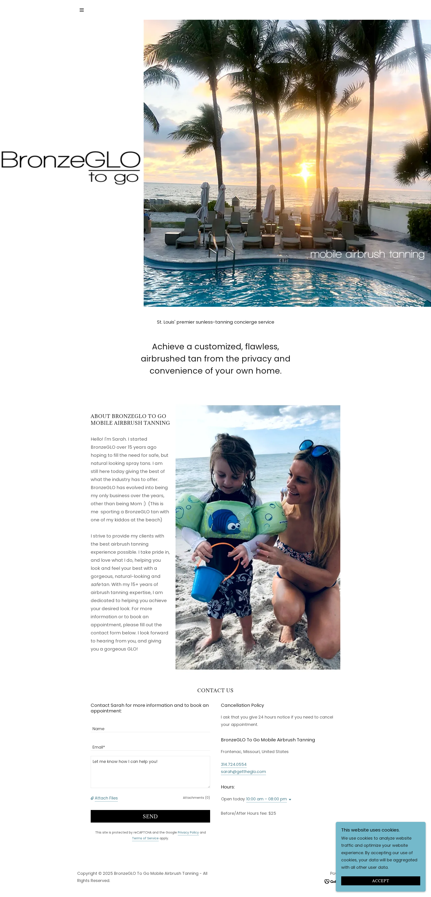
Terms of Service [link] (145, 838)
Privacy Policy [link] (188, 832)
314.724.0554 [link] (234, 764)
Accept (380, 880)
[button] (81, 9)
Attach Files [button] (106, 798)
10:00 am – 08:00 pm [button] (266, 799)
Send (150, 816)
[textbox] (150, 725)
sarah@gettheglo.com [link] (243, 771)
